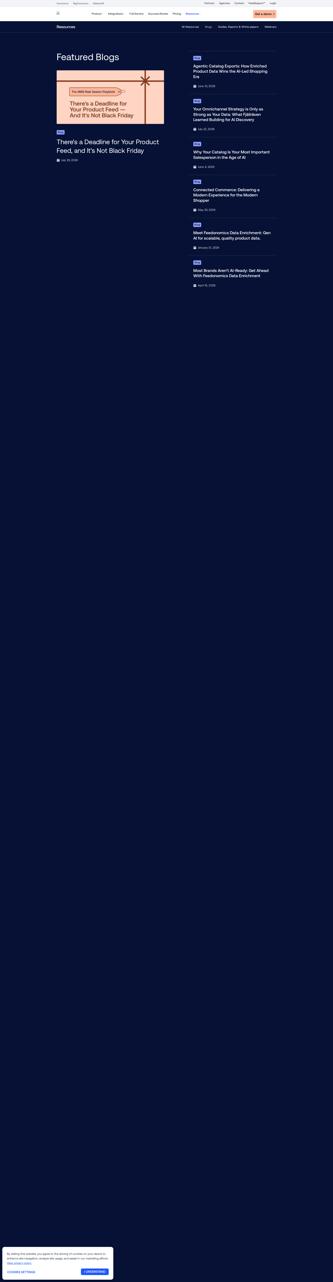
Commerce (63, 3)
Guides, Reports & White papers (238, 26)
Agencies (224, 3)
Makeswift (98, 3)
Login (273, 3)
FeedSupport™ (257, 3)
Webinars (270, 26)
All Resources (190, 26)
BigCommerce (80, 3)
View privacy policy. (19, 1263)
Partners (209, 3)
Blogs (208, 26)
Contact (239, 3)
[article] (110, 117)
